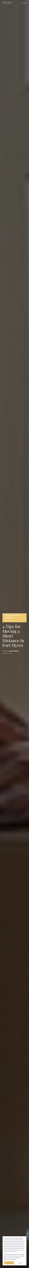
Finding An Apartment (12, 615)
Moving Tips (9, 618)
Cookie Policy (6, 1251)
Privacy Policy (14, 1251)
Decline (20, 1262)
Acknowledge (9, 1262)
